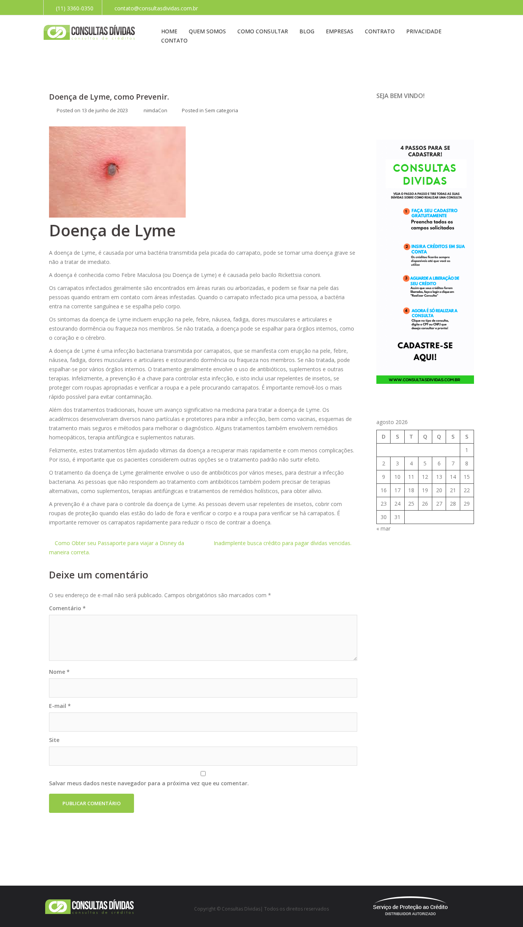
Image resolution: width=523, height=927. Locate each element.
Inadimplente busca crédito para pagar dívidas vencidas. (282, 543)
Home (169, 31)
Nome (59, 671)
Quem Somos (207, 31)
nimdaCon (155, 110)
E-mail (60, 705)
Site (54, 740)
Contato (174, 40)
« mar (383, 528)
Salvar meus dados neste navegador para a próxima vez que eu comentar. (149, 783)
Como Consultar (262, 31)
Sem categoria (221, 110)
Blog (306, 31)
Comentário (67, 608)
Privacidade (423, 31)
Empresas (339, 31)
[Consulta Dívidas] (89, 32)
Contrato (380, 31)
